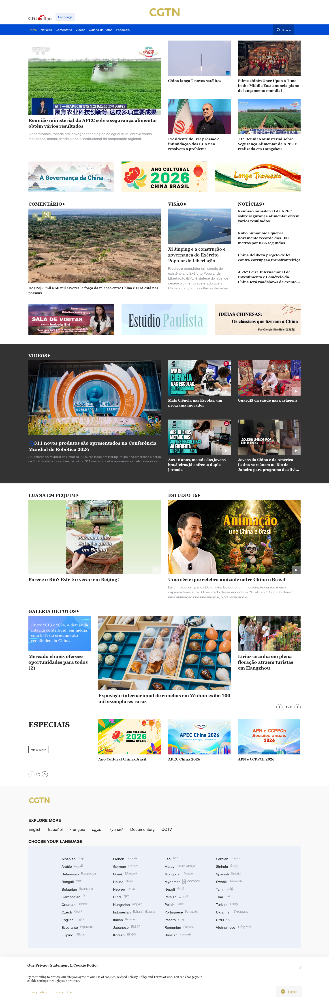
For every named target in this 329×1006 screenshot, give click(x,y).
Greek (125, 874)
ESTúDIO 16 (182, 495)
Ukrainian (232, 912)
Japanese (126, 927)
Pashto (174, 920)
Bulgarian (77, 889)
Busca (286, 30)
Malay (180, 866)
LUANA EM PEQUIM (52, 495)
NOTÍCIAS (250, 204)
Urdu (223, 920)
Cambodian (74, 897)
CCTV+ (167, 829)
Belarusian (79, 874)
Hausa (123, 881)
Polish (174, 904)
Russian (177, 935)
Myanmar (182, 881)
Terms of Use (63, 992)
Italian (124, 920)
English (34, 829)
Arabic (72, 866)
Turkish (227, 904)
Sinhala (227, 866)
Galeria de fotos (52, 611)
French (125, 859)
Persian (176, 897)
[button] (279, 707)
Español (55, 829)
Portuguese (181, 912)
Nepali (174, 889)
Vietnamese (233, 927)
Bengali (71, 881)
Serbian (228, 859)
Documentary (142, 829)
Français (77, 829)
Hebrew (124, 889)
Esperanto (77, 927)
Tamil (224, 889)
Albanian (73, 859)
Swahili (229, 881)
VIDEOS (37, 355)
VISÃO (175, 204)
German (125, 866)
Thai (223, 897)
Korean (124, 935)
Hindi (121, 897)
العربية (97, 829)
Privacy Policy (37, 992)
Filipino (73, 935)
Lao (171, 859)
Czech (72, 912)
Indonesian (134, 912)
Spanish (228, 874)
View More (38, 750)
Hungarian (127, 904)
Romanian (179, 927)
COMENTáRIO (45, 204)
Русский (116, 829)
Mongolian (179, 874)
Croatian (75, 904)
